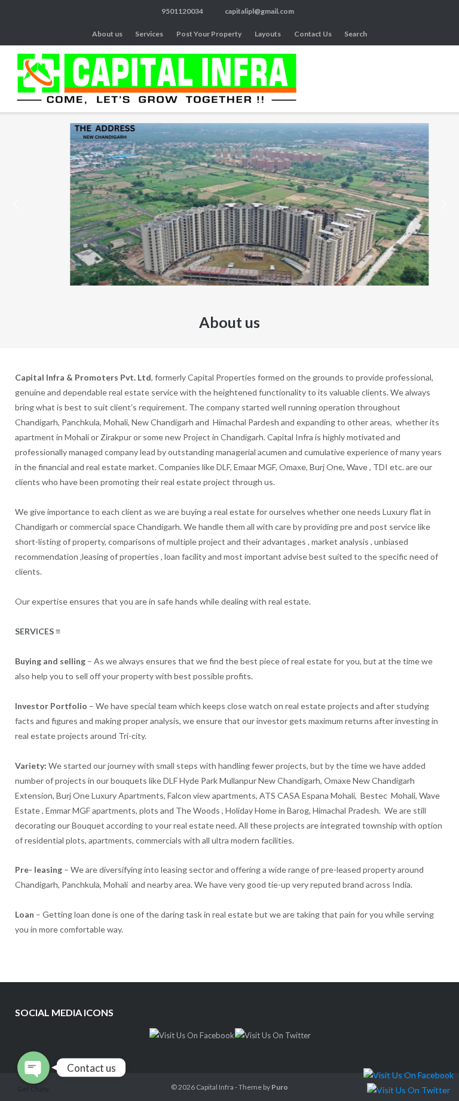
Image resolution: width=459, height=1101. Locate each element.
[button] (15, 204)
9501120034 (182, 11)
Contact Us (313, 33)
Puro (279, 1086)
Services (149, 33)
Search (355, 33)
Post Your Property (208, 33)
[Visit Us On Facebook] (191, 1035)
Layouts (268, 33)
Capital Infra (215, 1086)
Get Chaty (33, 1089)
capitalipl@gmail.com (259, 11)
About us (107, 33)
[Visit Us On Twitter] (272, 1035)
